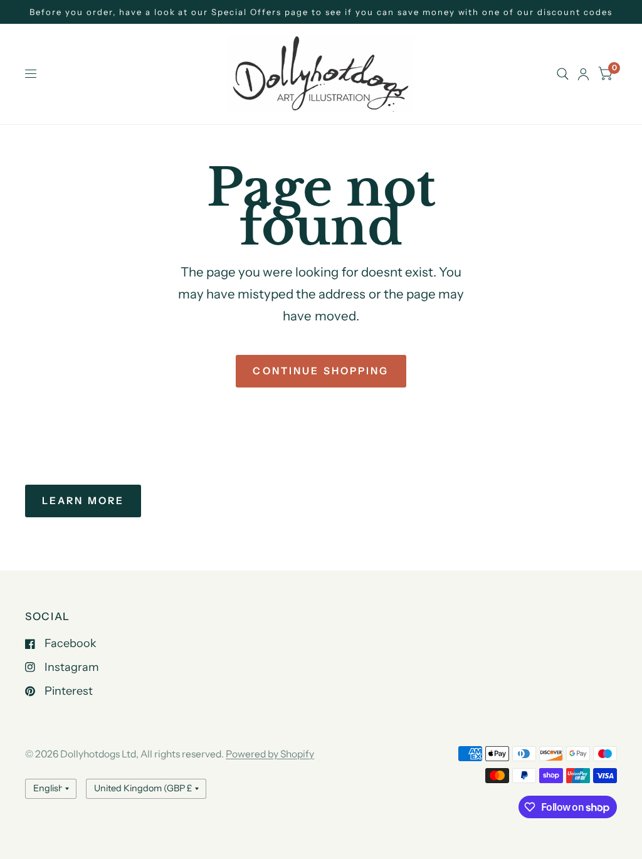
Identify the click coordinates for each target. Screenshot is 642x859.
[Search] (562, 74)
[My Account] (583, 74)
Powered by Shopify (270, 754)
